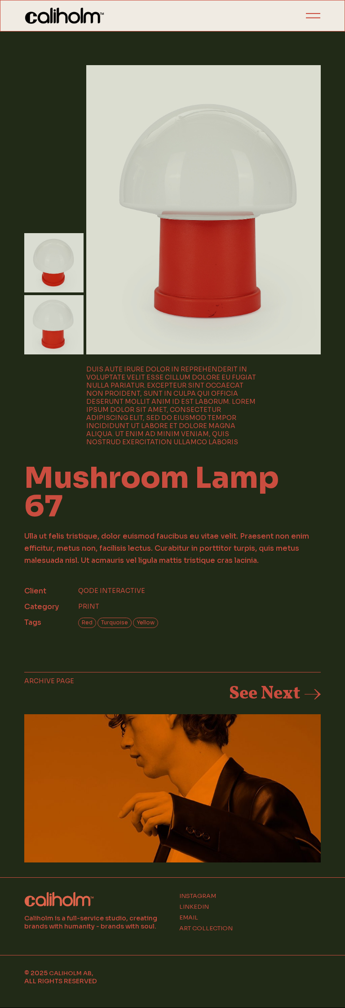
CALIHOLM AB (70, 973)
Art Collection (206, 928)
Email (188, 917)
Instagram (197, 896)
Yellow (146, 622)
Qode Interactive (111, 591)
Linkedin (194, 907)
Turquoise (114, 622)
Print (88, 606)
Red (87, 622)
